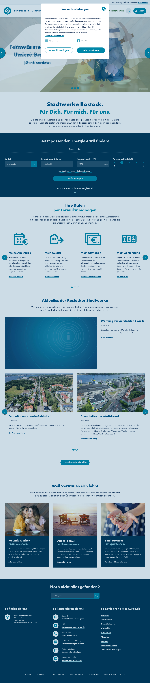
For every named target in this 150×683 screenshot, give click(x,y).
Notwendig (53, 41)
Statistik (84, 41)
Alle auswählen (91, 50)
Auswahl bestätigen (59, 50)
